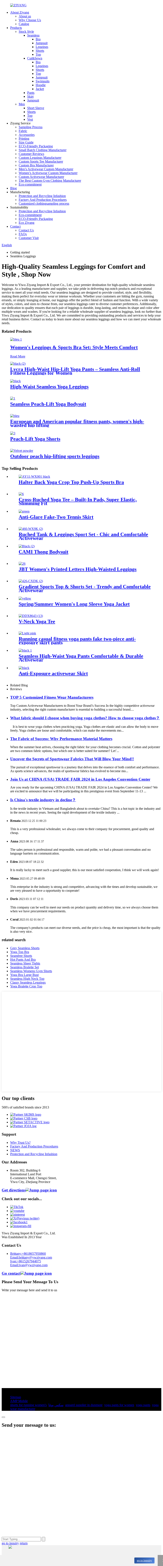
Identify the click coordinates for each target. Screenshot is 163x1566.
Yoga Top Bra (19, 952)
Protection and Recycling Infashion (42, 196)
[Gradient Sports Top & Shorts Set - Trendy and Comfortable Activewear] (31, 581)
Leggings (42, 47)
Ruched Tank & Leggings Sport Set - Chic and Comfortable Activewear (83, 536)
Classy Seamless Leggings (28, 982)
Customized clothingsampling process (44, 203)
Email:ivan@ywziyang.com (29, 1265)
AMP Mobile (19, 1401)
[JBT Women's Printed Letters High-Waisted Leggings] (22, 563)
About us (25, 16)
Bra (38, 39)
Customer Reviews (31, 154)
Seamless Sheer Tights (25, 963)
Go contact (11, 1273)
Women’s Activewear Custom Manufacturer (48, 173)
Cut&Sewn (34, 58)
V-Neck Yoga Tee (37, 621)
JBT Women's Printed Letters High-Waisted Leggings (77, 569)
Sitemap (15, 1397)
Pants (30, 92)
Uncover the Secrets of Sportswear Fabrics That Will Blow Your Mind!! (72, 759)
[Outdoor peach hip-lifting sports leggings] (21, 450)
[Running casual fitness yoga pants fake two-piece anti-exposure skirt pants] (27, 633)
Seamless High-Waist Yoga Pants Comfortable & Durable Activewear (81, 658)
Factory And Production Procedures (43, 199)
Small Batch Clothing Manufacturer (42, 150)
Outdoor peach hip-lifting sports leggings (54, 456)
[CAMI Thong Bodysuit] (27, 546)
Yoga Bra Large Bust (24, 975)
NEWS (15, 1150)
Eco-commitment (30, 184)
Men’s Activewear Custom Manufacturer (46, 169)
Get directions (14, 1190)
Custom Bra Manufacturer (36, 165)
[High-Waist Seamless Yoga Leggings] (15, 381)
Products (16, 28)
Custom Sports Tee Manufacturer (41, 161)
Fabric (23, 131)
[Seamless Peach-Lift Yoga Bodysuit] (12, 398)
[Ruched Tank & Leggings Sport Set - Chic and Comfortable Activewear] (31, 529)
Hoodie (41, 85)
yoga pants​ (143, 1405)
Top (38, 54)
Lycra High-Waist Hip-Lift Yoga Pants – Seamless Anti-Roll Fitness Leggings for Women (75, 371)
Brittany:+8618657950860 (28, 1253)
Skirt (30, 96)
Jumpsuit (42, 43)
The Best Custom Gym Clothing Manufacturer (50, 180)
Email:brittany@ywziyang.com (31, 1257)
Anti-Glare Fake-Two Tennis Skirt (56, 517)
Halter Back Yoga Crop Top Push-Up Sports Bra (71, 482)
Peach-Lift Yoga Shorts (35, 439)
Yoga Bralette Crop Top (26, 986)
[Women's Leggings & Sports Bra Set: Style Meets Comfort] (16, 339)
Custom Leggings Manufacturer (40, 157)
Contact (15, 226)
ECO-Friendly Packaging (36, 146)
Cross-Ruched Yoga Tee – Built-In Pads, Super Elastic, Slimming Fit (78, 501)
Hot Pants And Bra (23, 959)
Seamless (33, 35)
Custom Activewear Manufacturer (41, 177)
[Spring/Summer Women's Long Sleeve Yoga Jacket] (25, 598)
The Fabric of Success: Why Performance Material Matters (61, 739)
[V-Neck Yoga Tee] (31, 616)
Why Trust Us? (20, 1142)
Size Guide (26, 142)
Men (22, 104)
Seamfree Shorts (21, 956)
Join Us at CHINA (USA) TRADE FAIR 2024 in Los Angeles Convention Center (80, 779)
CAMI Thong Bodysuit (43, 552)
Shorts (40, 50)
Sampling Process (30, 127)
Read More (17, 356)
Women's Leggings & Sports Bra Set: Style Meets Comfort (74, 347)
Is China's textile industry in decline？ (43, 800)
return (24, 1543)
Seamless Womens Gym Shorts (31, 971)
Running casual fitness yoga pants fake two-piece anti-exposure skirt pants (77, 640)
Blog (13, 188)
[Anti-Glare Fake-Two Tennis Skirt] (24, 511)
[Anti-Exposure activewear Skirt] (24, 668)
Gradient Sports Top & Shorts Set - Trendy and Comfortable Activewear (85, 588)
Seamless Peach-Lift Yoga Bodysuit (48, 404)
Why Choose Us (30, 20)
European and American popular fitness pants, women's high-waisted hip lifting (77, 423)
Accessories (27, 135)
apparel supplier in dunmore (84, 1405)
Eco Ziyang (26, 222)
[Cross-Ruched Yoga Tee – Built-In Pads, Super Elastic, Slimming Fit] (21, 494)
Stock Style (26, 31)
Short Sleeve (35, 108)
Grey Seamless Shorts (24, 948)
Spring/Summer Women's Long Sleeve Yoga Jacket (74, 604)
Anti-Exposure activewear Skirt (53, 673)
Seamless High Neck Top (27, 978)
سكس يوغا (55, 1405)
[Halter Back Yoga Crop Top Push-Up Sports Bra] (34, 476)
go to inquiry (144, 1560)
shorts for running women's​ (28, 1405)
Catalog (24, 24)
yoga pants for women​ (119, 1405)
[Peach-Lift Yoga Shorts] (12, 433)
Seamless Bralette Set (24, 967)
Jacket (40, 89)
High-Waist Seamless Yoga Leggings (49, 386)
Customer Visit (29, 238)
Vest (30, 119)
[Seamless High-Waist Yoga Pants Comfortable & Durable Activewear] (25, 650)
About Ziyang (19, 12)
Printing (24, 138)
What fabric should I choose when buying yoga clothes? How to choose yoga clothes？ (85, 718)
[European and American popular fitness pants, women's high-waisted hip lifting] (14, 416)
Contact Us (26, 230)
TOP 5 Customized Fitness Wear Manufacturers (51, 697)
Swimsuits (42, 81)
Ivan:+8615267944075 (25, 1261)
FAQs (23, 234)
